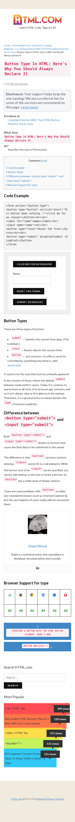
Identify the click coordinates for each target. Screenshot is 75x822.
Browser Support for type (21, 185)
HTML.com (16, 798)
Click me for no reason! (34, 264)
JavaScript (13, 365)
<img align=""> (13, 743)
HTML (7, 45)
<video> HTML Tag (16, 732)
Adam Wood (37, 546)
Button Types (14, 172)
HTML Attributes (17, 83)
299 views (63, 708)
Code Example (15, 167)
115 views (53, 743)
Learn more (29, 107)
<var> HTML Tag (15, 708)
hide (43, 160)
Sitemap (41, 798)
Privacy (50, 798)
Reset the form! (28, 291)
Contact (60, 798)
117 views (56, 733)
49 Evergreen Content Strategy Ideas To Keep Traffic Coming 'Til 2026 (25, 758)
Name (16, 273)
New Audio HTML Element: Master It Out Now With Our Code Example (30, 721)
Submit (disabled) (30, 302)
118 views (60, 719)
